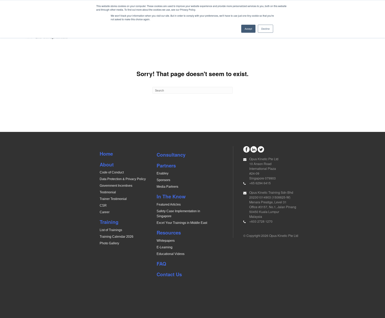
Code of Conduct (112, 172)
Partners (166, 165)
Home (106, 153)
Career (104, 212)
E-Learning (164, 247)
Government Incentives (116, 185)
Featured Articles (169, 204)
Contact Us (169, 274)
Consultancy (171, 154)
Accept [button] (248, 28)
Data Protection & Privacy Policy (123, 179)
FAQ (161, 263)
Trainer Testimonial (113, 199)
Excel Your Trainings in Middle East (182, 222)
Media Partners (167, 186)
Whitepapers (166, 240)
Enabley (162, 173)
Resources (169, 232)
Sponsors (163, 180)
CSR (103, 205)
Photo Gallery (109, 243)
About (107, 164)
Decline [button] (265, 28)
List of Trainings (111, 230)
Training (109, 221)
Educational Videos (170, 254)
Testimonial (108, 192)
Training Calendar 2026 (116, 236)
